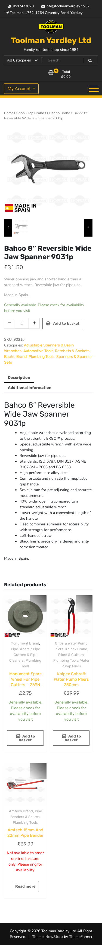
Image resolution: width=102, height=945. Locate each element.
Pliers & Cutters (71, 655)
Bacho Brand (59, 113)
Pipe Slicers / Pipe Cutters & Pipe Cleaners (24, 654)
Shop (20, 113)
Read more (25, 886)
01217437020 (22, 6)
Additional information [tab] (29, 387)
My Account (20, 89)
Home (8, 113)
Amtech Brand (21, 811)
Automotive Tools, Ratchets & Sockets (56, 351)
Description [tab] (19, 377)
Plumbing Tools (41, 356)
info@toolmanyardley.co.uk (67, 6)
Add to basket (66, 323)
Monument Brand (25, 643)
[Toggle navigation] (94, 89)
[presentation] (8, 228)
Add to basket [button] (27, 738)
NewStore (54, 936)
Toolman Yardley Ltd (51, 40)
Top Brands (37, 113)
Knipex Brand (76, 649)
